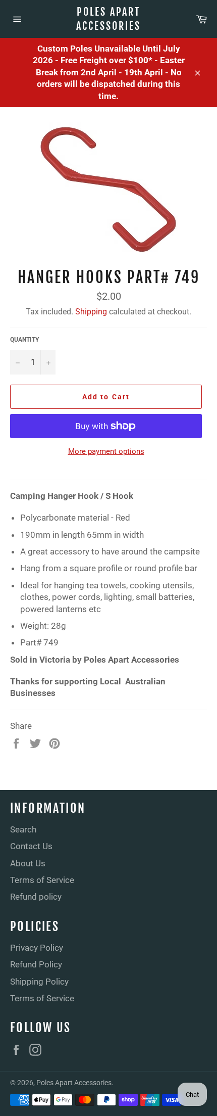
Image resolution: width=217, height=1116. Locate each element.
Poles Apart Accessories (108, 19)
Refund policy (36, 897)
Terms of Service (42, 880)
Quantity (24, 339)
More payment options (106, 451)
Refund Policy (36, 964)
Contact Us (31, 846)
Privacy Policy (36, 948)
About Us (27, 863)
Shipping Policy (39, 981)
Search (23, 829)
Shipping (91, 311)
